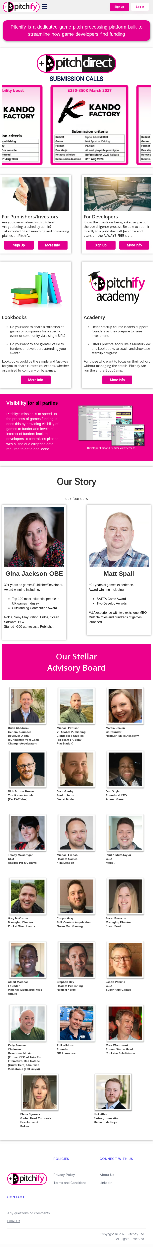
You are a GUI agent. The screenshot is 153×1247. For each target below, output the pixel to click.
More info (52, 245)
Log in (140, 7)
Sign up (119, 7)
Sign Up (19, 245)
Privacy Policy (64, 1175)
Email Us (13, 1221)
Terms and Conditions (69, 1183)
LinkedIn (106, 1183)
